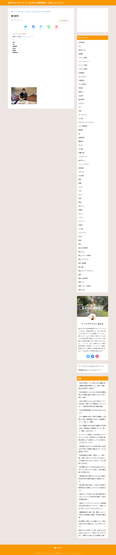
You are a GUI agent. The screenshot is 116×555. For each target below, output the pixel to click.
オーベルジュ (82, 115)
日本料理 (81, 42)
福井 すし (81, 282)
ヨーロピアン (82, 76)
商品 (79, 240)
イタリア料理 (82, 69)
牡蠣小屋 (81, 153)
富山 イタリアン (83, 259)
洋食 (79, 111)
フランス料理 (82, 57)
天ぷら (80, 145)
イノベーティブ (83, 61)
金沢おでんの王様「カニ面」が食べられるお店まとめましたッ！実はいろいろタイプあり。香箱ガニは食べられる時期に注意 (92, 532)
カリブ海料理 (82, 126)
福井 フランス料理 (84, 286)
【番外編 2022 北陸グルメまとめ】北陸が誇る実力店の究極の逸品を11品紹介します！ (91, 478)
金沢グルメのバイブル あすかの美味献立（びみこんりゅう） (36, 2)
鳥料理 (80, 130)
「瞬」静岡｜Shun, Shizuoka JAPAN (34, 11)
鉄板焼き (81, 168)
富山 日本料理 (83, 248)
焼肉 (79, 179)
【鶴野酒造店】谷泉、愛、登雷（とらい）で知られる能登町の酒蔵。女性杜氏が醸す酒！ (92, 514)
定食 (79, 198)
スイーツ (81, 221)
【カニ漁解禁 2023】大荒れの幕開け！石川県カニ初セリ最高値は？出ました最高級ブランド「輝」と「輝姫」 (92, 419)
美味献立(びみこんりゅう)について (89, 370)
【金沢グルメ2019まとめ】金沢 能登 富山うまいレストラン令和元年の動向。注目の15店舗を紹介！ (92, 496)
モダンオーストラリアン (86, 122)
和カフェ (81, 206)
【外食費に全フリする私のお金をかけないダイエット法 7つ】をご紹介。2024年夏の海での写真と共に (92, 469)
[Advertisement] (41, 69)
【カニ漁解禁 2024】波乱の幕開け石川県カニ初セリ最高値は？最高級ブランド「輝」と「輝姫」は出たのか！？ (92, 428)
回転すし (81, 92)
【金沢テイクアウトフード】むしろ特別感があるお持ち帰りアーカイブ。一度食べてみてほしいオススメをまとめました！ (92, 505)
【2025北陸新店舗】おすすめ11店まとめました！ (92, 411)
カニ (79, 107)
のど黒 (80, 149)
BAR (80, 236)
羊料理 (80, 88)
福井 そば (81, 290)
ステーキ (81, 172)
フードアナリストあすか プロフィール (90, 366)
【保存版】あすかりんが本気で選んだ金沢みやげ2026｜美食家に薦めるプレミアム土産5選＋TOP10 (92, 449)
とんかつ (81, 103)
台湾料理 (81, 73)
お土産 (80, 96)
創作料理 (81, 99)
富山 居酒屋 (82, 263)
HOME (59, 548)
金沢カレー (82, 160)
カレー (80, 194)
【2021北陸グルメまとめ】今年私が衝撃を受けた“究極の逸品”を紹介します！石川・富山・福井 (92, 394)
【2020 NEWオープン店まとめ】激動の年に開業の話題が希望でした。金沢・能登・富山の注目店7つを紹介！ (92, 385)
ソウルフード (82, 156)
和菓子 (80, 210)
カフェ (80, 214)
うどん (80, 187)
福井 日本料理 (83, 278)
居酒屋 (80, 54)
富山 (79, 244)
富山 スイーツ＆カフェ (85, 271)
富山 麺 (80, 267)
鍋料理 (80, 141)
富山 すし (81, 252)
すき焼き (81, 175)
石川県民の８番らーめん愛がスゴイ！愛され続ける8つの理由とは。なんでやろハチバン (92, 523)
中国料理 (81, 80)
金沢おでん (82, 50)
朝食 (79, 202)
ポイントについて (27, 36)
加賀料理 (81, 137)
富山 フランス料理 (84, 255)
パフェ (80, 217)
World (20, 11)
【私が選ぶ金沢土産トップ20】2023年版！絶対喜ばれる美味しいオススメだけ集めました (92, 487)
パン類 (80, 229)
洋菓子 (80, 225)
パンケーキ (82, 233)
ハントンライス (83, 164)
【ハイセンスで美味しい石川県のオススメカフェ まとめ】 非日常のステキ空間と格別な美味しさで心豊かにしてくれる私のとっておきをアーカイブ (92, 438)
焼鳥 (79, 183)
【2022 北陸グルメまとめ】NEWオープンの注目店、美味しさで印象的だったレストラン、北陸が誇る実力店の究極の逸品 (92, 403)
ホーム (15, 11)
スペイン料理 (82, 65)
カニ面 (80, 118)
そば (79, 191)
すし (79, 46)
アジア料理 (82, 84)
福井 (79, 274)
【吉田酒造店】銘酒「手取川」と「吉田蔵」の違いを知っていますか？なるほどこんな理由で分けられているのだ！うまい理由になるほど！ (92, 459)
